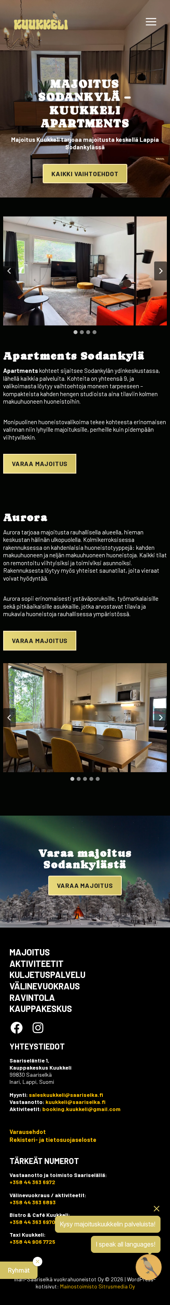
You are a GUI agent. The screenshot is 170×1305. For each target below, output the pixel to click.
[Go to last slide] (9, 270)
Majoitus (29, 952)
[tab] (75, 332)
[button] (19, 1270)
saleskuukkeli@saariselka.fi (66, 1094)
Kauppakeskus (40, 1008)
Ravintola (32, 997)
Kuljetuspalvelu (47, 974)
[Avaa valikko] (151, 21)
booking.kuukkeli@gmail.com (81, 1109)
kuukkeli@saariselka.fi (75, 1101)
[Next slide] (160, 270)
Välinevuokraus (44, 986)
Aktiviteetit (36, 963)
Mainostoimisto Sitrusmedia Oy (97, 1286)
